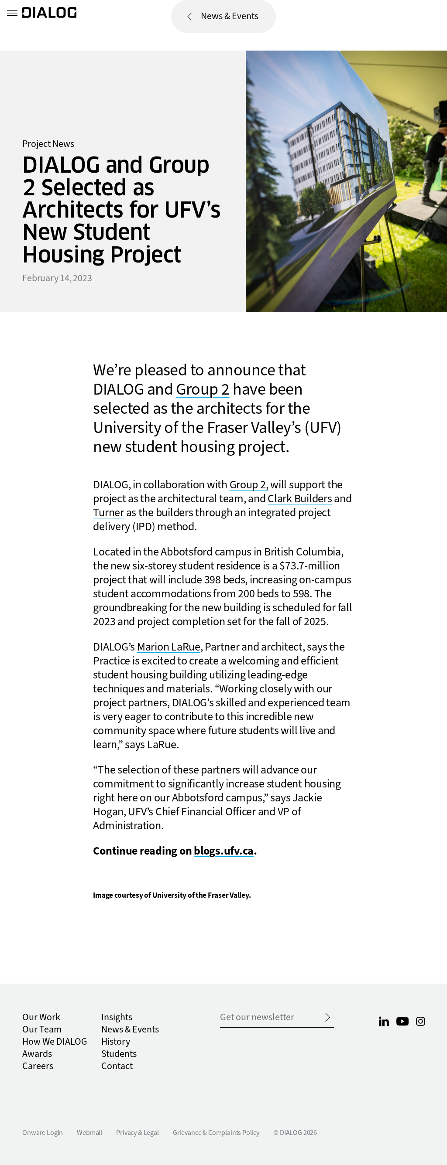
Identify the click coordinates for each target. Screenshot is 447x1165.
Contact (117, 1066)
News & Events (229, 16)
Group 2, (249, 485)
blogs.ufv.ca (224, 851)
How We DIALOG (54, 1042)
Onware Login (42, 1132)
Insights (116, 1017)
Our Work (41, 1017)
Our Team (42, 1029)
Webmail (89, 1132)
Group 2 (202, 389)
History (115, 1042)
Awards (37, 1054)
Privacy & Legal (137, 1132)
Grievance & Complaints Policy (216, 1132)
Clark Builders (300, 499)
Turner (108, 513)
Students (119, 1054)
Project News (48, 144)
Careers (37, 1066)
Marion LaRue (168, 647)
